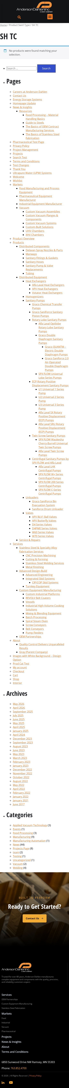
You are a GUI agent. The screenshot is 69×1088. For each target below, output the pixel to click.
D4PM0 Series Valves (44, 528)
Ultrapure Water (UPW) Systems (32, 173)
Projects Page (21, 848)
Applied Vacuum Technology (30, 825)
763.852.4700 (18, 1068)
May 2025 (18, 723)
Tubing (30, 273)
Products (18, 242)
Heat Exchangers (36, 281)
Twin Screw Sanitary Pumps (48, 435)
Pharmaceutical (9, 1031)
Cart (15, 675)
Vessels (30, 602)
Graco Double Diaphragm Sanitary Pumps (51, 339)
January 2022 (20, 796)
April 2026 (19, 708)
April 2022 (19, 789)
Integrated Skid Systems (40, 578)
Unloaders (32, 497)
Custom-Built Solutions (39, 227)
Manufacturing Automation (29, 840)
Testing (17, 856)
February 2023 (21, 762)
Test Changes (21, 165)
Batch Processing (36, 617)
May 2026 (18, 704)
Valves (29, 513)
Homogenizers (34, 296)
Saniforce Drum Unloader (47, 509)
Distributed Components (34, 246)
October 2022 (21, 777)
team (16, 852)
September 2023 (23, 742)
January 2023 (20, 765)
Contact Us (19, 95)
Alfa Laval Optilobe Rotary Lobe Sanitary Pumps (51, 327)
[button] (50, 16)
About (16, 640)
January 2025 (20, 731)
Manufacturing (22, 837)
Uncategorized (22, 860)
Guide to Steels (35, 122)
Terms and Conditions (26, 161)
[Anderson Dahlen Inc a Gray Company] (35, 7)
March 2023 (20, 758)
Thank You (19, 169)
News (16, 844)
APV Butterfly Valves (44, 520)
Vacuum (24, 207)
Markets (18, 184)
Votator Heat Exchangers (47, 292)
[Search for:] (21, 68)
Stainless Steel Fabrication (13, 1008)
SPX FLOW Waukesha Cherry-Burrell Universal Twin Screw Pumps (53, 443)
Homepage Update (24, 103)
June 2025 (19, 719)
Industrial (6, 1022)
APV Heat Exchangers (45, 289)
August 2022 (20, 781)
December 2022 (22, 769)
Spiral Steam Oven (37, 621)
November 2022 (22, 773)
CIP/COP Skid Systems (45, 582)
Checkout (18, 671)
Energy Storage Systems (27, 99)
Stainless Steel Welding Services (45, 563)
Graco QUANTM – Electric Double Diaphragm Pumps (56, 350)
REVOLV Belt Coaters (38, 598)
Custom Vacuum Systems (41, 223)
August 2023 (20, 746)
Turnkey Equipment (37, 586)
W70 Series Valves (43, 536)
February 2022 (21, 793)
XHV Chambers (35, 235)
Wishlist (17, 180)
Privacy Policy (21, 146)
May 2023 (18, 754)
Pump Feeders (34, 632)
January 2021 (20, 800)
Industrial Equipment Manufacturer (40, 204)
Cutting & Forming (37, 559)
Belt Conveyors (35, 629)
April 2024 (19, 735)
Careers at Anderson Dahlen (30, 92)
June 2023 (19, 750)
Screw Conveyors (36, 625)
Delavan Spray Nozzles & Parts (44, 250)
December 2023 (22, 738)
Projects (18, 153)
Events (17, 829)
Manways (31, 254)
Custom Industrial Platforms (43, 594)
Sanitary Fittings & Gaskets (42, 258)
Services (18, 544)
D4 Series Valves (42, 524)
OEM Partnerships (30, 636)
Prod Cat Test (21, 663)
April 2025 (19, 727)
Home (3, 25)
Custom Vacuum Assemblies (43, 211)
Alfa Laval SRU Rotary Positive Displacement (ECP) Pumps (52, 428)
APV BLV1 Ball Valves (44, 517)
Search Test (20, 157)
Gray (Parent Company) (33, 652)
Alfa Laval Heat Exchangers (48, 285)
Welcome (18, 177)
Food (4, 1018)
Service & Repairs (29, 540)
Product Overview (23, 238)
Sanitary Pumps (35, 300)
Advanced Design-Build (33, 571)
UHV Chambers (35, 231)
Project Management (25, 149)
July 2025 (18, 715)
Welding (18, 868)
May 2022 (18, 785)
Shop (16, 679)
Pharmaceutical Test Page (28, 142)
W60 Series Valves (43, 532)
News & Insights (22, 107)
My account (20, 667)
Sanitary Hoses (35, 262)
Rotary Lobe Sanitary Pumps (49, 320)
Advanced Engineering (39, 575)
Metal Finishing (35, 567)
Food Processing (23, 833)
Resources (25, 111)
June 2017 (19, 804)
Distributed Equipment (33, 277)
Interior (17, 683)
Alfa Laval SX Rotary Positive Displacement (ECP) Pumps (52, 416)
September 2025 (23, 711)
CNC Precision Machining (41, 555)
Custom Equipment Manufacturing (40, 590)
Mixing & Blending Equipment (43, 613)
